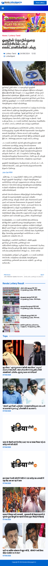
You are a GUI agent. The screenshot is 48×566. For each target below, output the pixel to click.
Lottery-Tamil (14, 36)
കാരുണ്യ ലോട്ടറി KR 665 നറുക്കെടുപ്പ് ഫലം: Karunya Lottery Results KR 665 (30, 307)
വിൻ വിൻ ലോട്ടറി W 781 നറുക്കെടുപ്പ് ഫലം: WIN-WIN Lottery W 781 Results (30, 289)
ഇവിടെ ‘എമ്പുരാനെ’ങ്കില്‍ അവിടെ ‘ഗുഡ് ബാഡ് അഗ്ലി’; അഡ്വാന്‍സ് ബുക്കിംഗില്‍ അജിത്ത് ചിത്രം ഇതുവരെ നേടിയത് (22, 369)
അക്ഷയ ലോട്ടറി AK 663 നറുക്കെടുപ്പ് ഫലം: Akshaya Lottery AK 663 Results (30, 298)
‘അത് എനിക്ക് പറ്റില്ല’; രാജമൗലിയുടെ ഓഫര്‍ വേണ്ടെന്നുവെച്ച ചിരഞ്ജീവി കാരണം (24, 407)
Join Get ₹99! (7, 172)
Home (4, 36)
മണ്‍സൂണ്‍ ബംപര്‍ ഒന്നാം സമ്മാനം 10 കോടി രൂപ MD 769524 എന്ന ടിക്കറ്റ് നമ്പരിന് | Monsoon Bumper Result (31, 326)
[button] (3, 8)
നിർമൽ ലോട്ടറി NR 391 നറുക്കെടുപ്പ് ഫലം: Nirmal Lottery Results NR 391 (29, 316)
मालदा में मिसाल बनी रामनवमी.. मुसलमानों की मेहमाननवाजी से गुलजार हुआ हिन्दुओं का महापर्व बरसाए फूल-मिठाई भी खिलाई (24, 515)
